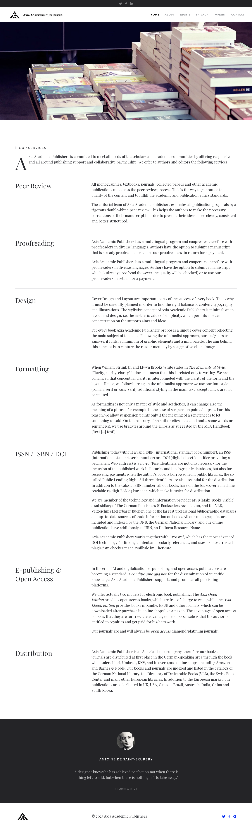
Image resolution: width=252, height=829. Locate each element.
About (170, 14)
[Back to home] (37, 14)
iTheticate (162, 547)
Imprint (220, 14)
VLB (218, 505)
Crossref (177, 536)
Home (155, 14)
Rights (185, 14)
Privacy (202, 14)
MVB (196, 499)
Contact (238, 14)
